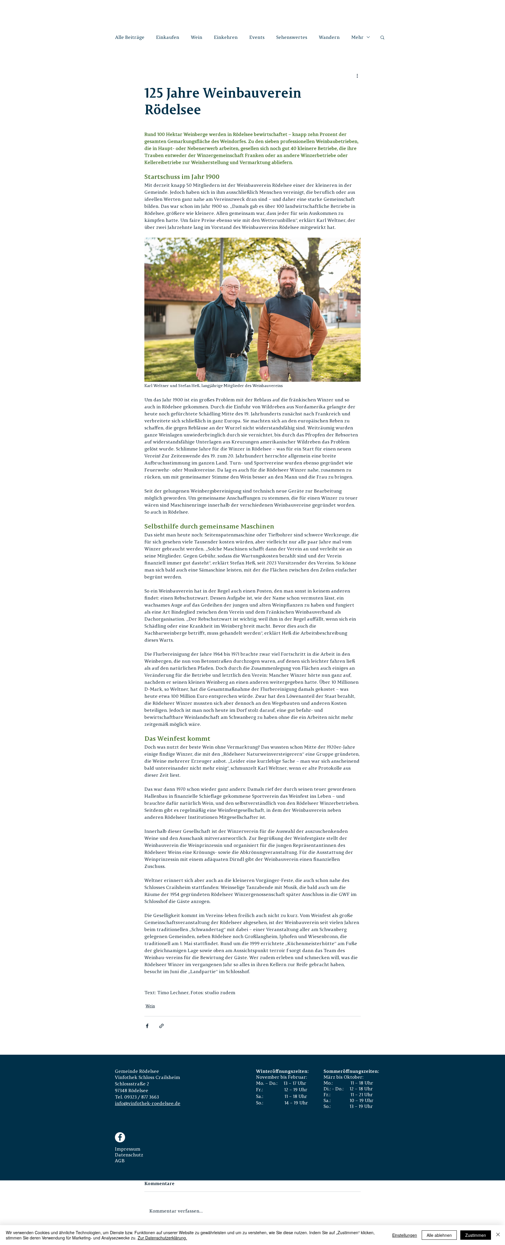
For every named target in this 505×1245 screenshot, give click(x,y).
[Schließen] (497, 1235)
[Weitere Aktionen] (357, 75)
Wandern (329, 37)
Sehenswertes (291, 37)
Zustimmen (475, 1235)
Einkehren (226, 37)
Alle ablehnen (439, 1235)
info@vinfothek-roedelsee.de (147, 1103)
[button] (382, 37)
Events (256, 37)
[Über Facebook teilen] (147, 1026)
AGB (119, 1160)
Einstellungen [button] (404, 1235)
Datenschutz (129, 1155)
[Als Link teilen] (161, 1026)
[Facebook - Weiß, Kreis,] (120, 1137)
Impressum (127, 1149)
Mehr (357, 37)
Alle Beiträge (129, 37)
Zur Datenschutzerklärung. (162, 1238)
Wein (196, 37)
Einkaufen (167, 37)
